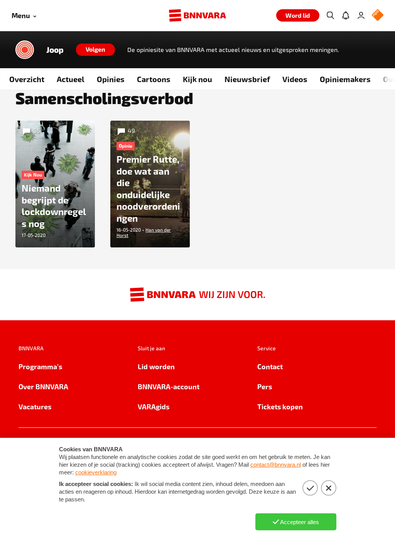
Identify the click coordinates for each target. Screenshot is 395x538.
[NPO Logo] (377, 15)
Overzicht (26, 79)
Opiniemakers (345, 79)
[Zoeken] (330, 15)
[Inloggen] (361, 15)
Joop (55, 49)
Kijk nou (197, 79)
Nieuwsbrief (247, 79)
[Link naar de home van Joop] (24, 49)
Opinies (111, 79)
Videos (294, 79)
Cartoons (153, 79)
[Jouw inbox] (345, 15)
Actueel (70, 79)
